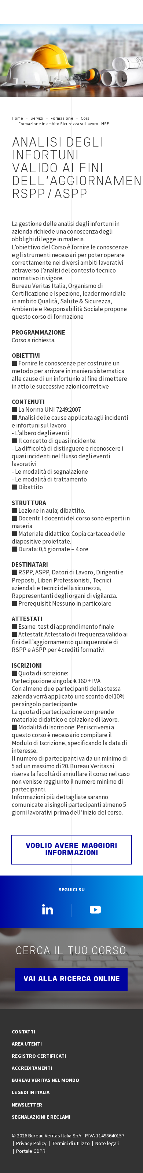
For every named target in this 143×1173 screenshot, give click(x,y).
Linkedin (47, 909)
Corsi (86, 118)
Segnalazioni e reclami (41, 1117)
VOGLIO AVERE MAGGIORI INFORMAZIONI (71, 849)
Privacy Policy (31, 1143)
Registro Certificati (39, 1056)
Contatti (23, 1031)
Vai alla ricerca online (71, 979)
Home (17, 118)
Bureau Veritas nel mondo (45, 1080)
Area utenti (27, 1043)
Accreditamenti (32, 1068)
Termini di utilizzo (71, 1143)
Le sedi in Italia (31, 1092)
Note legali (107, 1143)
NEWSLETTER (27, 1104)
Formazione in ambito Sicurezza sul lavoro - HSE (63, 123)
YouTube (95, 909)
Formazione (62, 118)
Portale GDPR (30, 1151)
